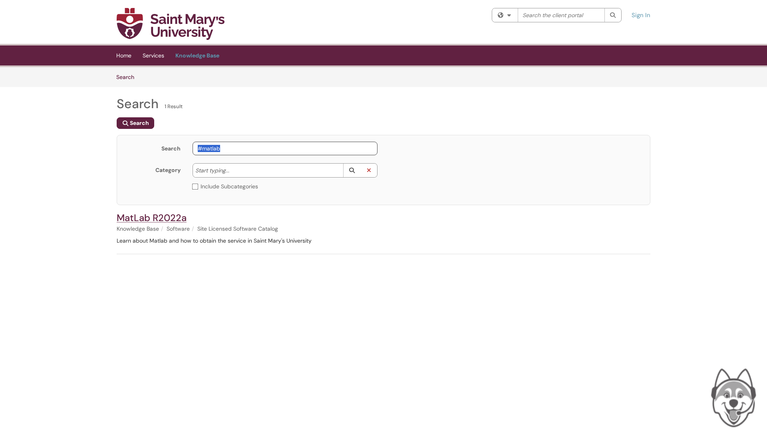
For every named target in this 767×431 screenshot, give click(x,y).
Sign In (641, 15)
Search (128, 77)
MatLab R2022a (152, 218)
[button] (351, 170)
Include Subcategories (229, 186)
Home (123, 55)
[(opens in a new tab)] (171, 24)
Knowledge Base (197, 55)
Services (153, 55)
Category (168, 170)
